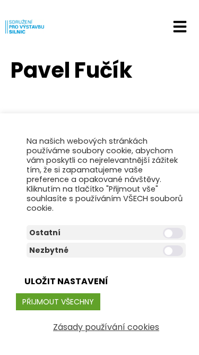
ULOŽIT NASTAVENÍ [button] (66, 281)
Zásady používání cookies (106, 327)
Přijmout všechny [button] (58, 301)
